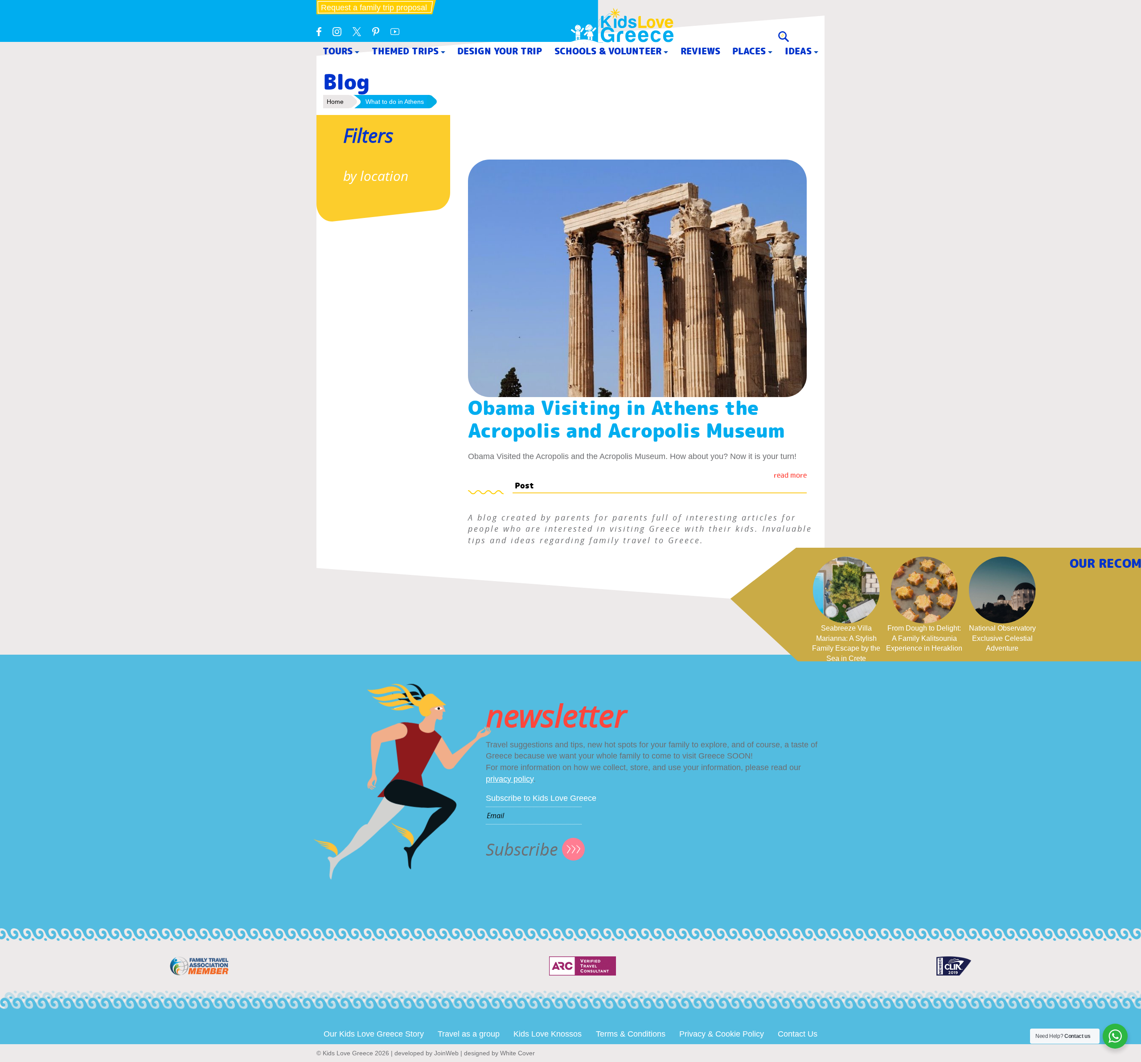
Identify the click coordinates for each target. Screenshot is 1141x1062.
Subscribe (522, 849)
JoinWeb (446, 1053)
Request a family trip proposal (374, 7)
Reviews (700, 51)
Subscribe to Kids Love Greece (541, 798)
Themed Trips (405, 51)
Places (749, 51)
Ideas (798, 51)
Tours (338, 51)
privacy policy (510, 779)
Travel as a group (469, 1033)
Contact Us (797, 1033)
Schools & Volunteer (607, 51)
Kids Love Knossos (547, 1033)
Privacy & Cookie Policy (721, 1033)
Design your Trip (499, 51)
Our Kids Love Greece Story (374, 1033)
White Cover (517, 1053)
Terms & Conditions (630, 1033)
